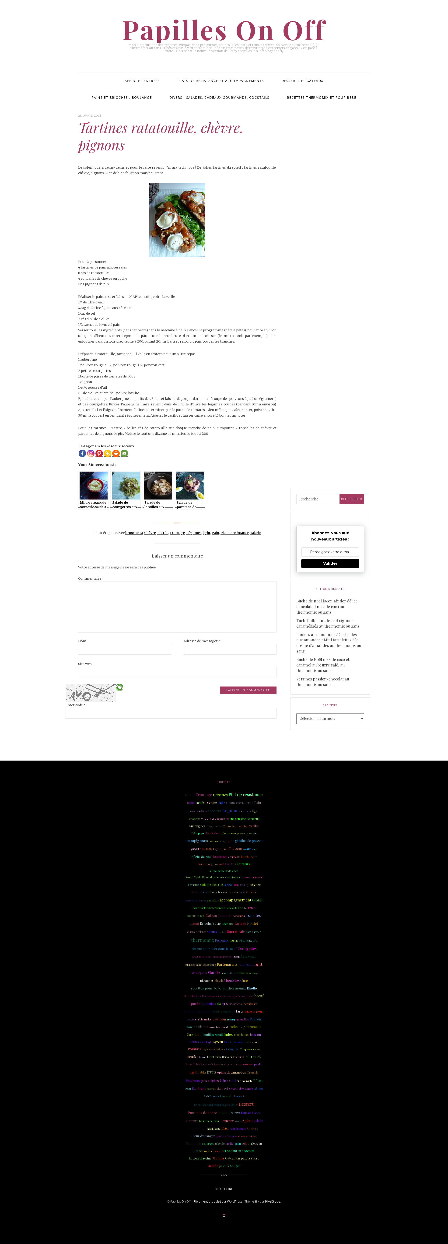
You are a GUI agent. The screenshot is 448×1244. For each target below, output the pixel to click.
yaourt (196, 848)
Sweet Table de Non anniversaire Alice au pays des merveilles (218, 996)
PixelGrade (272, 1201)
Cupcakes (208, 1003)
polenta (224, 1166)
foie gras (232, 1136)
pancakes (213, 900)
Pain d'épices (198, 973)
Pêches (194, 1042)
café (254, 849)
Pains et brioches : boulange (122, 97)
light (206, 533)
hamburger (249, 857)
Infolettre (224, 1189)
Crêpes (198, 1151)
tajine (191, 803)
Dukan (236, 956)
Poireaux (222, 940)
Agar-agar (248, 956)
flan (194, 1088)
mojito (230, 1143)
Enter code (76, 705)
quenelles (242, 1019)
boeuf (258, 995)
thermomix (202, 940)
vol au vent (237, 1096)
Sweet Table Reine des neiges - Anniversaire (214, 877)
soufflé (247, 849)
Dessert (246, 1104)
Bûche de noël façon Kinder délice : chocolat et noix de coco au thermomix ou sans (327, 606)
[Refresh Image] (119, 687)
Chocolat (228, 1080)
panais (216, 1096)
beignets (255, 885)
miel (192, 1072)
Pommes (194, 1049)
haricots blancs (250, 1113)
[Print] (116, 453)
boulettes (232, 980)
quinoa (252, 1136)
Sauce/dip (193, 1143)
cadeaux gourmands (245, 1026)
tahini (225, 1004)
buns (236, 885)
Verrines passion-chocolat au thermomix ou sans (322, 681)
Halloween (255, 1143)
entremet (253, 1056)
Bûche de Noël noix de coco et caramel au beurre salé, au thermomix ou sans (322, 665)
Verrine (251, 892)
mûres (233, 1057)
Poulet (252, 923)
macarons (214, 841)
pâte (255, 833)
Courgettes (247, 948)
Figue (255, 811)
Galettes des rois (212, 884)
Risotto (252, 988)
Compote (232, 1049)
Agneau (218, 1042)
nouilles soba (213, 1128)
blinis (241, 1057)
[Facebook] (82, 453)
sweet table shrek (219, 1027)
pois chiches (210, 1080)
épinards (223, 1072)
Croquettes (192, 885)
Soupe (235, 1165)
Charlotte (228, 923)
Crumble (253, 1072)
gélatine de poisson (249, 841)
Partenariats (227, 964)
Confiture (191, 1121)
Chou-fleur (230, 826)
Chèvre (150, 533)
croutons (222, 932)
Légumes (193, 533)
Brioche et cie (210, 923)
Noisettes (220, 794)
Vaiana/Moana (245, 964)
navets (190, 1019)
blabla (201, 1072)
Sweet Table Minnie (241, 1088)
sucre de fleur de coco (224, 871)
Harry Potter (214, 826)
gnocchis (194, 819)
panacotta (239, 916)
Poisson (235, 848)
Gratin (257, 900)
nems (192, 811)
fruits (211, 1071)
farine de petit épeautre (198, 1011)
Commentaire (89, 578)
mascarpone (254, 1011)
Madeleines (241, 1035)
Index (228, 1034)
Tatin (237, 1143)
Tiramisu (234, 1113)
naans (245, 1042)
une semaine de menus (244, 819)
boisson (255, 1035)
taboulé (220, 1143)
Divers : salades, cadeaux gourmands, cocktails (219, 97)
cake (221, 802)
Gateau (211, 915)
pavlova (210, 1088)
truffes (230, 973)
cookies (201, 811)
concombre (244, 1064)
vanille (254, 826)
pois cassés (201, 1057)
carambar (241, 973)
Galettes (230, 864)
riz (219, 1003)
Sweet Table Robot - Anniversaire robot (212, 956)
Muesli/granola (233, 1042)
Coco (208, 1096)
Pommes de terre (202, 1112)
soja (244, 1143)
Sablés (200, 802)
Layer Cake (220, 849)
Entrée (162, 533)
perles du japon (244, 833)
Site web (85, 664)
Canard (225, 1096)
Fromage (177, 533)
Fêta (242, 940)
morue (208, 1151)
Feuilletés (215, 892)
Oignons (211, 803)
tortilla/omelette (224, 1011)
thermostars (250, 1004)
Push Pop (231, 1019)
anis (205, 892)
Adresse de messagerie (202, 641)
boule (242, 892)
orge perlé (227, 841)
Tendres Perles (208, 819)
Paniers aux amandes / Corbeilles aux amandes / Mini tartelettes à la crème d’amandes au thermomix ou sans (328, 643)
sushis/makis (203, 1019)
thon (202, 1088)
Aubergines (197, 826)
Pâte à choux (213, 833)
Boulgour (227, 1121)
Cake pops (197, 833)
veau (188, 1088)
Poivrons (193, 1080)
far (245, 908)
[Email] (124, 453)
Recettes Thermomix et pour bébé (321, 97)
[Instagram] (90, 453)
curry (244, 884)
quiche (258, 1120)
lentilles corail (213, 1035)
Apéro (247, 1120)
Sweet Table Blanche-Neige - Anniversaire (210, 1064)
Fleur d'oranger (203, 1136)
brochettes (220, 857)
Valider (330, 563)
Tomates (253, 915)
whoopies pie (206, 1042)
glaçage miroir (196, 932)
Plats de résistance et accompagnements (221, 80)
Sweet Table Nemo (218, 1057)
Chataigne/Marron (239, 802)
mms (223, 973)
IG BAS (207, 848)
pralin (258, 1064)
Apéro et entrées (142, 80)
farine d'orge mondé (211, 864)
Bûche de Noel (201, 856)
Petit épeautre (237, 1128)
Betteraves (229, 833)
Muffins (218, 1158)
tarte (240, 1011)
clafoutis (196, 892)
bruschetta (134, 533)
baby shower (253, 932)
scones (237, 1120)
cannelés (219, 1151)
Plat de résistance (234, 533)
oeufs (191, 1056)
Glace (244, 980)
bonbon (191, 1027)
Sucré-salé (236, 931)
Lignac (234, 940)
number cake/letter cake (201, 964)
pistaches (207, 980)
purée (195, 1003)
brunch (222, 1113)
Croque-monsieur (250, 1049)
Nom (82, 641)
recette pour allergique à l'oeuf (214, 948)
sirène (228, 885)
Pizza (251, 908)
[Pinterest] (99, 453)
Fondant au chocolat (239, 1151)
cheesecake (231, 892)
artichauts (243, 864)
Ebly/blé (219, 980)
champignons (196, 840)
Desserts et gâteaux (302, 80)
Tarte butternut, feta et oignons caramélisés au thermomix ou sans (328, 623)
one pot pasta (244, 1081)
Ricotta (203, 1027)
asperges (208, 1143)
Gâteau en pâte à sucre (242, 1158)
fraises (190, 795)
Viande (214, 972)
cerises (246, 811)
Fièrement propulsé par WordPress (218, 1201)
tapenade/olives (213, 1049)
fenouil (253, 1042)
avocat (194, 923)
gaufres (221, 1136)
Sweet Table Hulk (253, 877)
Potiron (255, 1019)
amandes (238, 1072)
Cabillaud (194, 1034)
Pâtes (257, 1080)
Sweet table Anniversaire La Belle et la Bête (217, 908)
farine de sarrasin (209, 1121)
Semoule (225, 915)
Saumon (219, 1018)
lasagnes (223, 819)
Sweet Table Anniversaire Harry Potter (216, 1104)
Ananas (211, 931)
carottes (214, 810)
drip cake (242, 1136)
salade (255, 533)
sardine (243, 826)
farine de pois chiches (196, 900)
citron (258, 1088)
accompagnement (235, 899)
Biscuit (251, 940)
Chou (224, 1128)
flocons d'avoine (200, 1158)
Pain (215, 533)
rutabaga (253, 973)
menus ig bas (196, 916)
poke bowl (221, 1088)
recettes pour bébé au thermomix (218, 988)
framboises (197, 1128)
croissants (234, 857)
